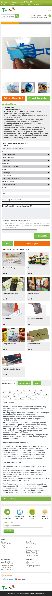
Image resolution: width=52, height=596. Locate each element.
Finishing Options (32, 556)
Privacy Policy (6, 568)
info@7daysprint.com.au (35, 4)
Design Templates (32, 552)
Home (3, 4)
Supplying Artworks (32, 550)
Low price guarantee (33, 566)
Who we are (30, 562)
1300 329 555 (20, 4)
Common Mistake (32, 554)
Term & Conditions (7, 569)
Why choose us (31, 564)
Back (7, 244)
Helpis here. (33, 16)
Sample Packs (6, 544)
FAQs (3, 546)
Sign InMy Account (40, 16)
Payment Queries (7, 566)
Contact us (4, 542)
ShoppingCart (47, 16)
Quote (3, 548)
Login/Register (6, 562)
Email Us (29, 542)
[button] (48, 87)
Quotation (10, 4)
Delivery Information (8, 564)
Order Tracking (31, 544)
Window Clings (9, 104)
